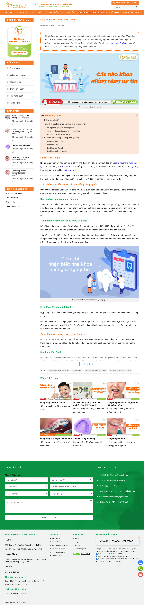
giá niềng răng (76, 370)
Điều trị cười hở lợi (58, 549)
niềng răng (69, 170)
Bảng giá (77, 542)
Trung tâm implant (13, 206)
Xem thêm (88, 364)
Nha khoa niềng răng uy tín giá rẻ (95, 370)
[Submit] (137, 7)
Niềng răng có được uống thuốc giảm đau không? (122, 403)
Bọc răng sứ (56, 538)
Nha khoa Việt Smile (14, 193)
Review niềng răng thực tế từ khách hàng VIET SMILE (87, 403)
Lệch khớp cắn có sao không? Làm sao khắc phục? (20, 173)
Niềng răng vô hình (116, 439)
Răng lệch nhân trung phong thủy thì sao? (20, 158)
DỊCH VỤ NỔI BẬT (54, 12)
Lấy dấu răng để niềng (21, 145)
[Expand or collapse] (136, 115)
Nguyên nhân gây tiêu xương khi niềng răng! (20, 117)
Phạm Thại (61, 26)
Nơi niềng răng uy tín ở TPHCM (120, 370)
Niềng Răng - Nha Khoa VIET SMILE (116, 541)
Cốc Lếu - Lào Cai (12, 572)
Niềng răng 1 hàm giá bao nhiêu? (56, 439)
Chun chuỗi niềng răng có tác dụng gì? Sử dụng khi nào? (22, 131)
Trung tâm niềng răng (16, 12)
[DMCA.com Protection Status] (81, 554)
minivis (55, 170)
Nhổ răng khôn (57, 555)
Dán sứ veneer (131, 12)
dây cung (134, 166)
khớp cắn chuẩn (69, 166)
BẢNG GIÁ (114, 12)
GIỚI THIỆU (37, 12)
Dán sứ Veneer (12, 198)
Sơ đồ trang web (80, 549)
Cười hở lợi (10, 202)
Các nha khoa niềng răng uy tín (58, 370)
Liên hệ (77, 545)
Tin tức (71, 12)
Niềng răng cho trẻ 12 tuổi (52, 402)
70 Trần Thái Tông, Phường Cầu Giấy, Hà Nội (23, 549)
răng (100, 36)
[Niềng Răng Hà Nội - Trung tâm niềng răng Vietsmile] (18, 5)
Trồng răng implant (58, 552)
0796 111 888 (25, 593)
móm (125, 163)
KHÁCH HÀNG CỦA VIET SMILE (92, 12)
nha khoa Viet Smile (116, 43)
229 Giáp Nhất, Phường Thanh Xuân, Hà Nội (23, 545)
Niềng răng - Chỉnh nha (60, 545)
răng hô (118, 163)
